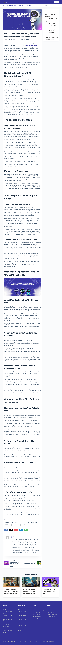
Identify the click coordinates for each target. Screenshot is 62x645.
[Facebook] (6, 530)
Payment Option (35, 1)
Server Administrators (52, 614)
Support (42, 1)
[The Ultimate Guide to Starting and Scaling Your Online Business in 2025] (11, 582)
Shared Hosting (36, 614)
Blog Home (5, 5)
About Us (25, 1)
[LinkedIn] (21, 530)
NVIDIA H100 (36, 111)
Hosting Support (51, 616)
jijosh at (13, 537)
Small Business (25, 524)
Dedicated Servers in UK (23, 623)
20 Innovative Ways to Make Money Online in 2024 (48, 591)
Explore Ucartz (12, 5)
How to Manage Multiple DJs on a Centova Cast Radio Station (50, 25)
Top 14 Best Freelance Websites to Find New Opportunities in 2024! (29, 591)
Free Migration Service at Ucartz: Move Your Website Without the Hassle (51, 37)
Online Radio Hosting (37, 618)
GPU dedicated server (31, 45)
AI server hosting (9, 522)
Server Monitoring (51, 612)
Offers (30, 5)
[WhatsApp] (26, 530)
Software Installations (52, 607)
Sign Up (56, 1)
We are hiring (49, 1)
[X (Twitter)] (11, 530)
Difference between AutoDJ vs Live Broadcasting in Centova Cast (51, 14)
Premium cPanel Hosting (38, 610)
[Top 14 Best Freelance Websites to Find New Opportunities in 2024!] (31, 582)
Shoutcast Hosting (37, 616)
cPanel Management (51, 618)
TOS (54, 642)
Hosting (19, 5)
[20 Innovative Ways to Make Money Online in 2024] (50, 582)
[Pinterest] (16, 530)
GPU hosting (8, 524)
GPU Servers (26, 39)
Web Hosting (35, 607)
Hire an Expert (50, 610)
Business (21, 39)
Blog (29, 1)
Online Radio (25, 5)
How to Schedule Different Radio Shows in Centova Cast (51, 20)
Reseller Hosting (36, 612)
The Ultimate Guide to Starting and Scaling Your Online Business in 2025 (11, 591)
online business (16, 524)
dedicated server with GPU (20, 522)
